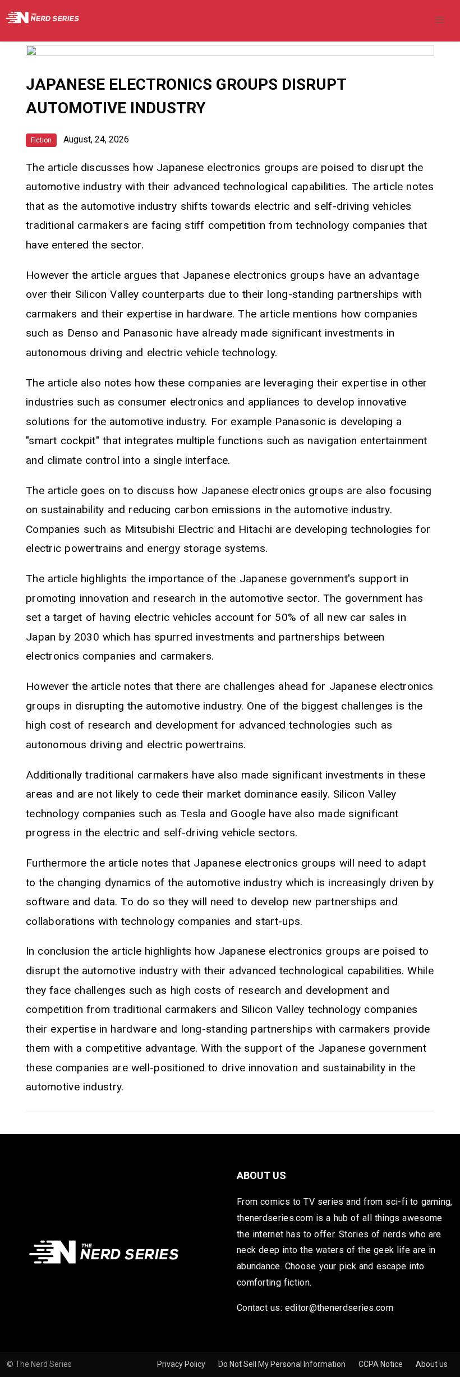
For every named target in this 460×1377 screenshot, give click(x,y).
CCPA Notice (381, 1364)
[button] (439, 20)
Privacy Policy (182, 1364)
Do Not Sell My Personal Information (282, 1364)
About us (432, 1364)
